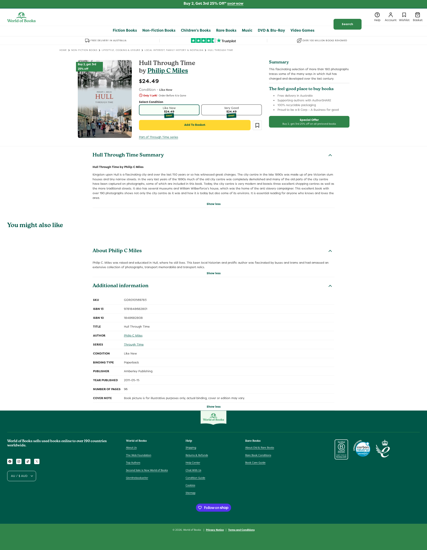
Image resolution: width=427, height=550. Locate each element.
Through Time (134, 344)
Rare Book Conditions (258, 455)
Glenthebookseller (137, 477)
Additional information (120, 286)
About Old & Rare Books (259, 447)
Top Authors (133, 462)
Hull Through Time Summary (128, 155)
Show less (214, 204)
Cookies (190, 485)
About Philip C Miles (117, 251)
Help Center (193, 462)
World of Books (192, 529)
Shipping (191, 447)
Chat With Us (193, 470)
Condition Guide (195, 477)
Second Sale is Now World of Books (147, 470)
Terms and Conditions (241, 529)
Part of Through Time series (158, 137)
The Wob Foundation (138, 455)
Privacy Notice (215, 529)
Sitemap (190, 492)
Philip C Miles (167, 71)
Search (347, 24)
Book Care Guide (255, 462)
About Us (131, 447)
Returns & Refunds (197, 455)
